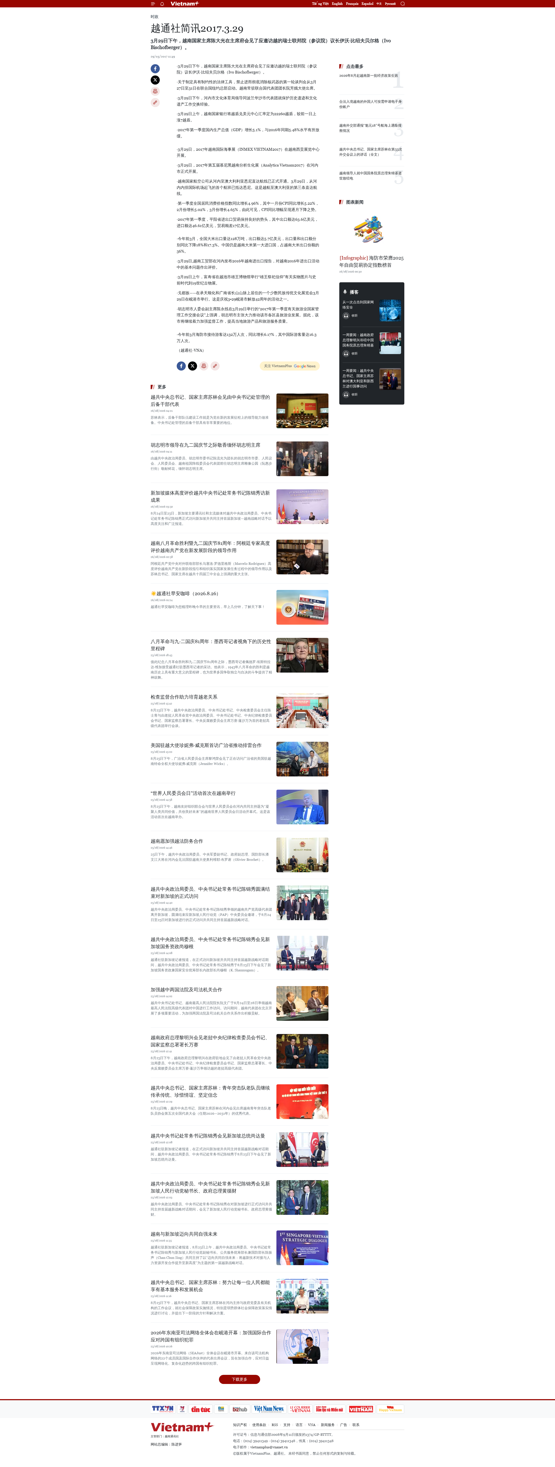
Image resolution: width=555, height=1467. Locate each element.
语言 (299, 1425)
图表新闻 (355, 202)
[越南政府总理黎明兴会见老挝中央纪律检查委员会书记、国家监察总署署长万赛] (302, 1051)
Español (367, 3)
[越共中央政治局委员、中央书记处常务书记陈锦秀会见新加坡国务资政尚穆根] (302, 953)
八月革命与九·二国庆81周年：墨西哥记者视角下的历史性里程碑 (211, 645)
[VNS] (268, 1409)
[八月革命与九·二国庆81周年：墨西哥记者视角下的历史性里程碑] (302, 655)
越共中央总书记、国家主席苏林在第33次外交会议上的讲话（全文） (370, 152)
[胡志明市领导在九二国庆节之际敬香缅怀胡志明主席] (302, 458)
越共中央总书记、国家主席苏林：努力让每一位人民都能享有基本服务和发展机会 (210, 1286)
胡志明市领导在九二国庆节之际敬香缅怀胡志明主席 (205, 445)
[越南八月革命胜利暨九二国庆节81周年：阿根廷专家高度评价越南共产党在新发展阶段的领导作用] (302, 557)
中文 (379, 3)
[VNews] (182, 1409)
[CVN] (300, 1409)
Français (352, 3)
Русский (390, 3)
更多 (162, 386)
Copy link (155, 102)
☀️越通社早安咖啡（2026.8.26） (186, 593)
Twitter (155, 80)
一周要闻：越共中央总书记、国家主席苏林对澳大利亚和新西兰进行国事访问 (358, 378)
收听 (355, 315)
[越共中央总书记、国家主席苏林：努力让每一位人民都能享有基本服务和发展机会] (302, 1296)
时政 (154, 16)
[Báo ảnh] (361, 1409)
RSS (275, 1425)
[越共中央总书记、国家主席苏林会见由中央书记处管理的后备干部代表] (302, 411)
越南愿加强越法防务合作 (177, 841)
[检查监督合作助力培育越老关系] (302, 710)
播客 (354, 292)
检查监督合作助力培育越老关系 (184, 697)
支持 (286, 1425)
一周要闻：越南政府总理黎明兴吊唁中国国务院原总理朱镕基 (358, 340)
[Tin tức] (201, 1409)
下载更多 (239, 1379)
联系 (356, 1425)
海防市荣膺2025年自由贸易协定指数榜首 (371, 261)
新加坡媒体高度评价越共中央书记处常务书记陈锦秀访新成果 (210, 496)
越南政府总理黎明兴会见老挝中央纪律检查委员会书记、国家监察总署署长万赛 (210, 1041)
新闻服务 (328, 1425)
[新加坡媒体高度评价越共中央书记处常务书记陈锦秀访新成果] (302, 506)
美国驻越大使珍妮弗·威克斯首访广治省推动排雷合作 (206, 745)
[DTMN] (329, 1409)
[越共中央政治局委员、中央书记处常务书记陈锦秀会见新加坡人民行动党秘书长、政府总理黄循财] (302, 1197)
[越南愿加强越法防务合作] (302, 855)
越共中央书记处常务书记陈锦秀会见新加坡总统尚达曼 (208, 1136)
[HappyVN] (390, 1409)
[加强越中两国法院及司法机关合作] (302, 1003)
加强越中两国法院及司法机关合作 (186, 989)
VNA (311, 1425)
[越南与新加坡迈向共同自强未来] (302, 1247)
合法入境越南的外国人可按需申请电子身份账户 (370, 104)
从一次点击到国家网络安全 (358, 304)
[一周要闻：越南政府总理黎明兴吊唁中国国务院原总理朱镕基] (390, 343)
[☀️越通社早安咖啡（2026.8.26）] (302, 607)
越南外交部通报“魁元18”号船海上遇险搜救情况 (370, 128)
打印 (155, 91)
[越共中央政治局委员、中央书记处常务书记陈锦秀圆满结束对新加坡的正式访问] (302, 902)
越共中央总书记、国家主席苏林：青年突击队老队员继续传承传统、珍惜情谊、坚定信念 (210, 1091)
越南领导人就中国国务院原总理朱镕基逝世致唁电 (370, 175)
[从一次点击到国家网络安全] (390, 310)
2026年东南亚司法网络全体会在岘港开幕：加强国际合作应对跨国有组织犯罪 (211, 1336)
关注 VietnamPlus (278, 366)
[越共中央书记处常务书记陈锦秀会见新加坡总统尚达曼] (302, 1149)
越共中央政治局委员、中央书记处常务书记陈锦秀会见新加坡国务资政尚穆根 (210, 943)
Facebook (155, 68)
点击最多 (355, 66)
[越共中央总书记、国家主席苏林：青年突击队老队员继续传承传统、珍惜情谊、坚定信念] (302, 1101)
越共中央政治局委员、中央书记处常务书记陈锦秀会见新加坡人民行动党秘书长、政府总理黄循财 (210, 1187)
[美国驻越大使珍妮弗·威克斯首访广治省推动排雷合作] (302, 759)
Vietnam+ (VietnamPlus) (185, 3)
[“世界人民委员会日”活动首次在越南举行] (302, 807)
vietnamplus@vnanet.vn (269, 1447)
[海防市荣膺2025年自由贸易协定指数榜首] (371, 230)
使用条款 (259, 1425)
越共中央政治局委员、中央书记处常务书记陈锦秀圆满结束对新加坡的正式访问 (210, 892)
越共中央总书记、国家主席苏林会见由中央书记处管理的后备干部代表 (210, 400)
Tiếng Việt (320, 3)
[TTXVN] (163, 1409)
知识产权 (240, 1425)
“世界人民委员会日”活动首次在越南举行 (193, 793)
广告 (343, 1425)
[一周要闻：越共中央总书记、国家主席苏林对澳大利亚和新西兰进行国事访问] (390, 379)
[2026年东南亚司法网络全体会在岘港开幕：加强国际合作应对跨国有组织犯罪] (302, 1346)
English (337, 3)
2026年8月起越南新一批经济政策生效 (368, 76)
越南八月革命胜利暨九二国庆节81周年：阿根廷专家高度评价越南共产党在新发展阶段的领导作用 (210, 547)
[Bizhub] (239, 1409)
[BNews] (221, 1409)
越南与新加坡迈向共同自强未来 (184, 1234)
